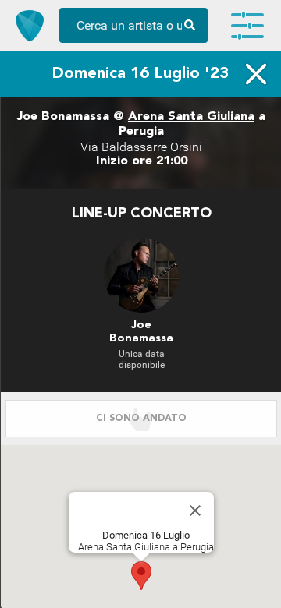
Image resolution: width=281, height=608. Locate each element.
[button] (141, 575)
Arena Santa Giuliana (191, 117)
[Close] (195, 510)
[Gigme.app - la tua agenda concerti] (30, 25)
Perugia (141, 131)
